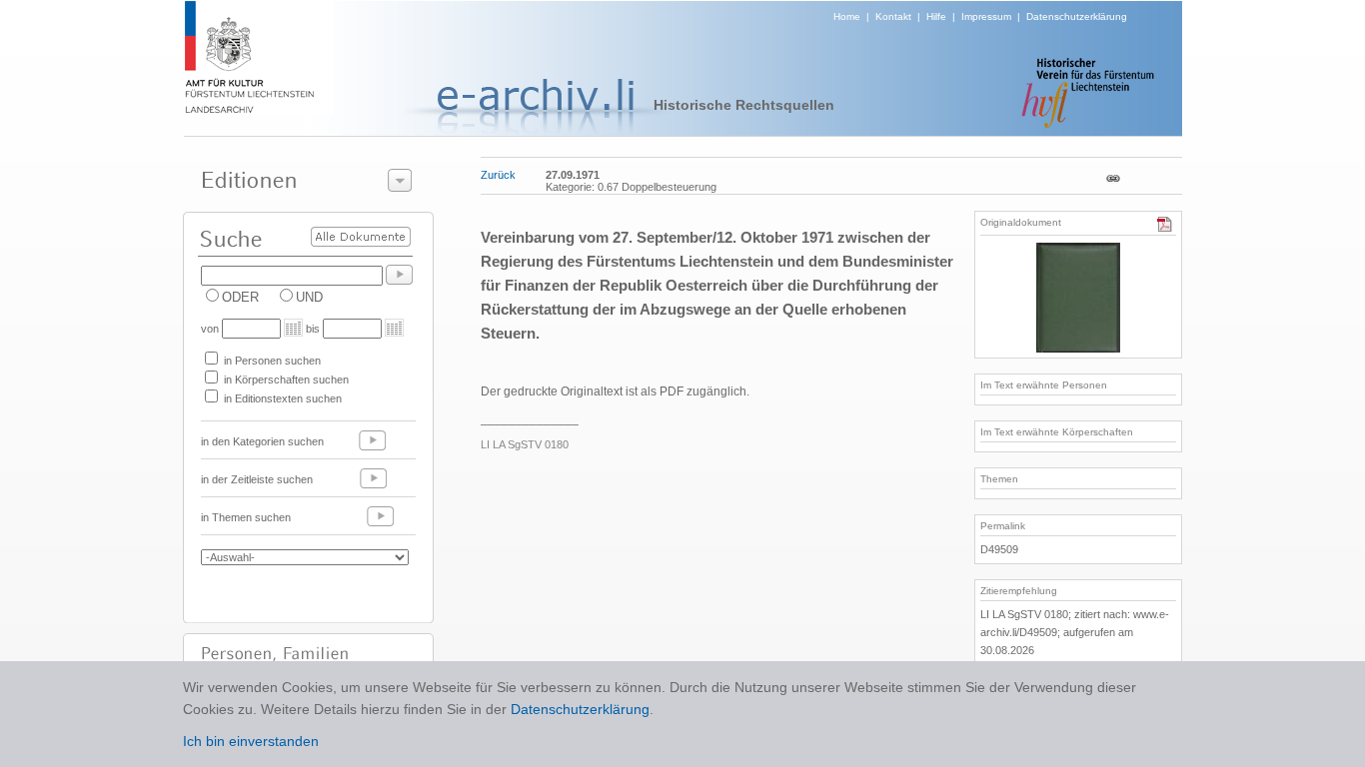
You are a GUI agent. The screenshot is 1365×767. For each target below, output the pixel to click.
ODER (240, 297)
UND (309, 297)
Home (846, 16)
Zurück (498, 175)
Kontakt (893, 16)
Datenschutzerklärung (1076, 16)
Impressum (986, 16)
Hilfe (936, 16)
